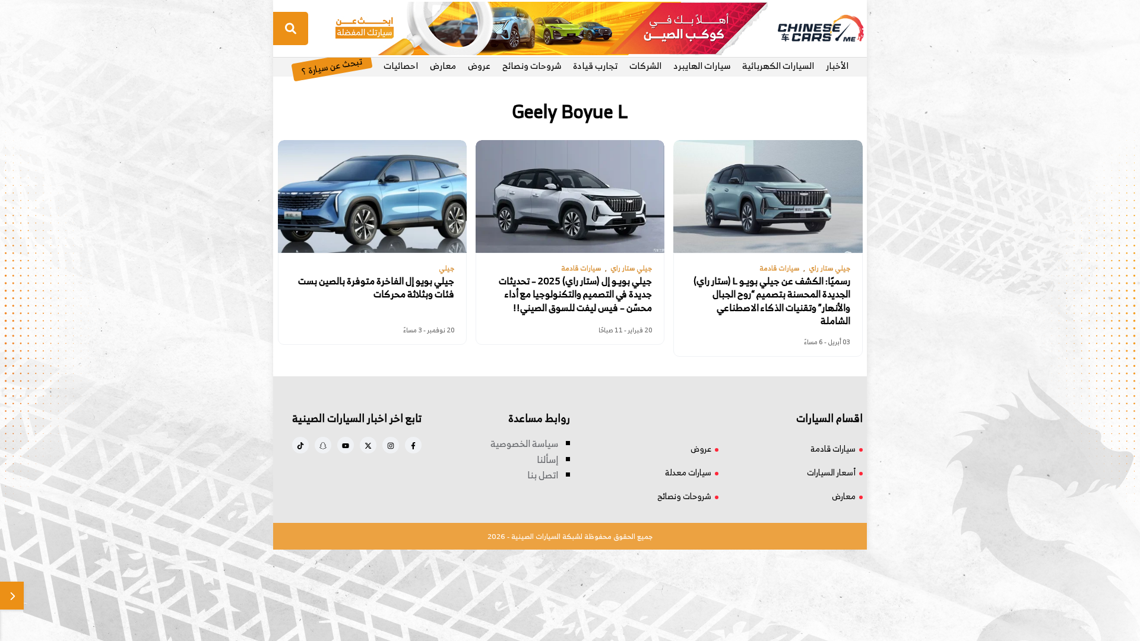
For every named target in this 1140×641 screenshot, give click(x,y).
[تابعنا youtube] (345, 445)
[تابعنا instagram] (390, 445)
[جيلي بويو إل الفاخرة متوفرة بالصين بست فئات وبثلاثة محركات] (372, 196)
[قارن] (12, 596)
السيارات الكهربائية (778, 65)
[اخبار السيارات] (810, 28)
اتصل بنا (542, 475)
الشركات (645, 65)
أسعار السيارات (831, 472)
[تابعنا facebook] (413, 445)
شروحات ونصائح (531, 65)
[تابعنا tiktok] (300, 445)
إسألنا (547, 459)
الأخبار (837, 65)
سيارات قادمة (833, 448)
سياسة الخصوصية (524, 443)
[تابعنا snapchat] (323, 445)
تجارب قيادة (595, 65)
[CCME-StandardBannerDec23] (551, 27)
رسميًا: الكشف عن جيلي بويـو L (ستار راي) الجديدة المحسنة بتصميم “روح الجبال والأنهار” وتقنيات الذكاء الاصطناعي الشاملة (772, 300)
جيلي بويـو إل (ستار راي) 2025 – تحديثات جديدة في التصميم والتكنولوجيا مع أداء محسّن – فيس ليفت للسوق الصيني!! (575, 294)
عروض (479, 65)
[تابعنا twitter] (368, 445)
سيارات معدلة (688, 472)
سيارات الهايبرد (701, 65)
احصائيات (401, 65)
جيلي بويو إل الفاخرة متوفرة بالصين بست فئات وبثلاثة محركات (376, 287)
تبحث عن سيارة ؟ (331, 65)
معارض (443, 65)
